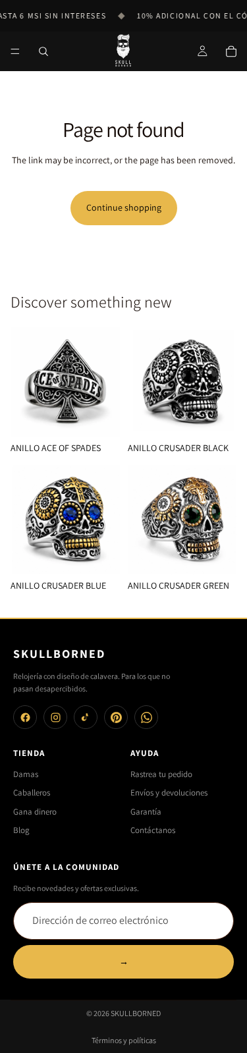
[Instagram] (55, 717)
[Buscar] (43, 51)
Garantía (145, 811)
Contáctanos (152, 830)
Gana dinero (35, 811)
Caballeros (31, 792)
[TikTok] (85, 717)
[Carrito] (231, 51)
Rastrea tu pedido (161, 774)
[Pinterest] (116, 717)
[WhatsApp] (146, 717)
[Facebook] (25, 717)
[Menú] (15, 51)
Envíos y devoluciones (168, 792)
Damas (25, 774)
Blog (21, 830)
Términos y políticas (124, 1040)
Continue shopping (123, 207)
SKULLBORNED (136, 1013)
